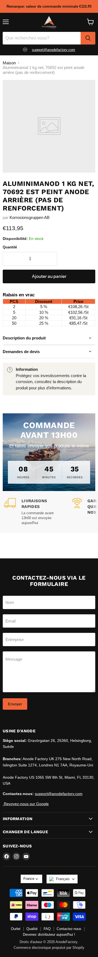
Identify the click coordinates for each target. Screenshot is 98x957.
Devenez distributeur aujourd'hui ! (49, 934)
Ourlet (15, 929)
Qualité (32, 929)
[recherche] (88, 38)
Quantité (10, 247)
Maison (9, 63)
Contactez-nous (69, 929)
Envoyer (15, 704)
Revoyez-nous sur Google (26, 804)
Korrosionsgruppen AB (30, 217)
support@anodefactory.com (53, 50)
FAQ (47, 929)
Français (63, 879)
